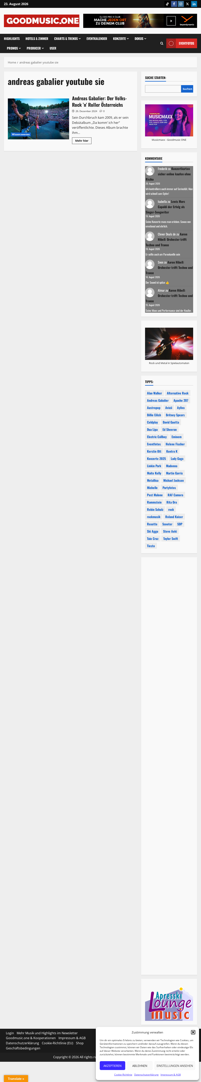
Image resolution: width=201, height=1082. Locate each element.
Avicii (168, 407)
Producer (34, 48)
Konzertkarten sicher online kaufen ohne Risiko (168, 174)
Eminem (177, 436)
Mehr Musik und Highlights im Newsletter (47, 1033)
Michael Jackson (173, 480)
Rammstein (154, 502)
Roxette (152, 524)
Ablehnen (139, 1066)
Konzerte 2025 (156, 458)
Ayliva (181, 407)
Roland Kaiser (174, 516)
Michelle (152, 487)
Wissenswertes (21, 134)
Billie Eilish (154, 415)
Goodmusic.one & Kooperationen (31, 1038)
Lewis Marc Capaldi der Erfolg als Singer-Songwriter (165, 206)
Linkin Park (154, 465)
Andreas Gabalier (158, 400)
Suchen (187, 89)
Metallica (152, 480)
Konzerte (119, 38)
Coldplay (152, 422)
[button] (193, 1032)
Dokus (139, 38)
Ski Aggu (152, 531)
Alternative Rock (177, 393)
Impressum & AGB (171, 1074)
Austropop (153, 407)
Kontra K (171, 451)
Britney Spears (175, 415)
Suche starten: (155, 77)
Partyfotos (169, 487)
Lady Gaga (177, 458)
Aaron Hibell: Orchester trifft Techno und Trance (166, 239)
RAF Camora (175, 495)
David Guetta (171, 422)
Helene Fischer (175, 444)
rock (171, 509)
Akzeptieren (112, 1066)
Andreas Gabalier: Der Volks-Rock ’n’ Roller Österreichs (38, 118)
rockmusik (153, 516)
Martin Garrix (174, 473)
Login (10, 1033)
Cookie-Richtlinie (123, 1074)
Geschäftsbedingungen (23, 1048)
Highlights (12, 38)
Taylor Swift (170, 538)
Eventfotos (186, 43)
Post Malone (155, 495)
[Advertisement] (169, 694)
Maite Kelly (154, 473)
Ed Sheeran (170, 429)
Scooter (167, 524)
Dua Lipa (152, 429)
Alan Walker (154, 393)
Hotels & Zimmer (37, 38)
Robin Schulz (155, 509)
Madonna (171, 465)
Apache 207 (181, 400)
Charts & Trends (66, 38)
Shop (80, 1043)
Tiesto (151, 545)
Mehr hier (83, 141)
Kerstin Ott (154, 451)
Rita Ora (171, 502)
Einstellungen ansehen (175, 1066)
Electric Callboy (157, 436)
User (53, 48)
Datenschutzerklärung (146, 1074)
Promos (12, 48)
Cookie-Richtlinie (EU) (57, 1043)
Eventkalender (97, 38)
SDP (179, 524)
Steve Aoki (170, 531)
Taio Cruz (152, 538)
